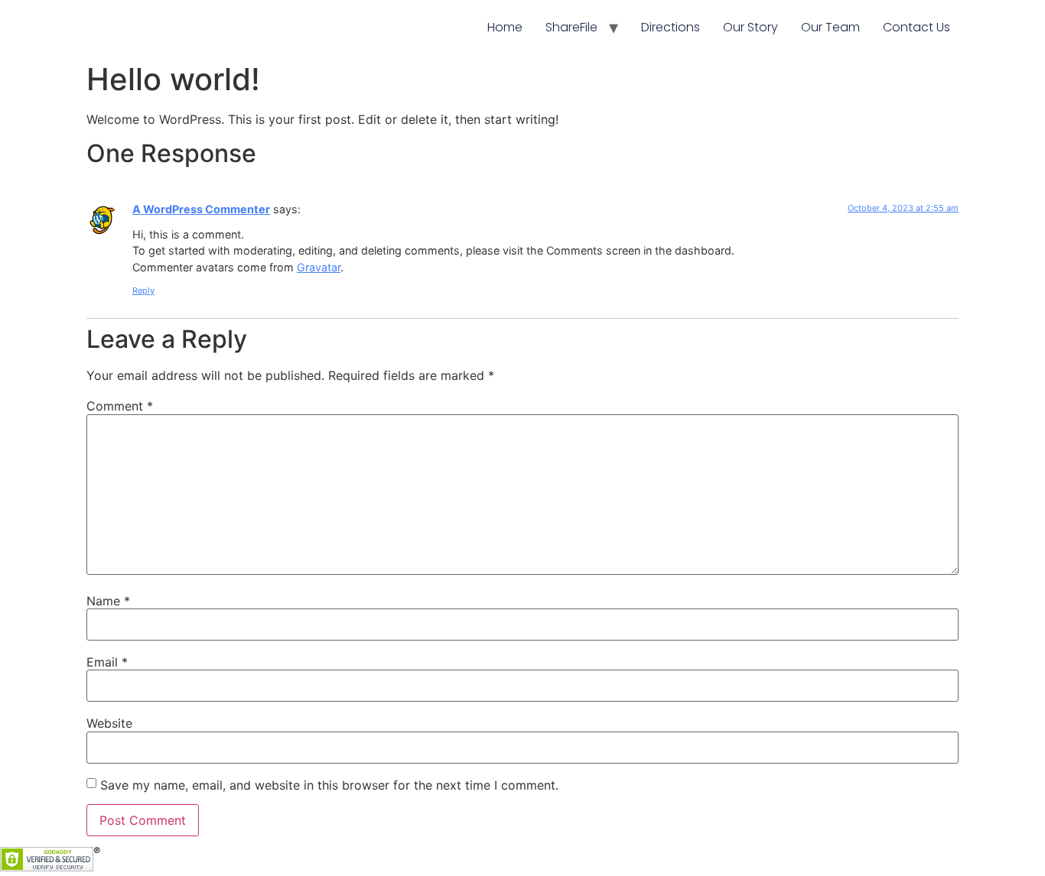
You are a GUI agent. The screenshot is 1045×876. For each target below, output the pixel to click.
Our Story (750, 27)
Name (108, 601)
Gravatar (318, 267)
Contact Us (916, 27)
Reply (143, 290)
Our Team (830, 27)
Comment (119, 406)
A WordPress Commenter (201, 209)
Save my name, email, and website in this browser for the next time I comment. (329, 785)
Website (109, 723)
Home (504, 27)
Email (107, 662)
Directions (670, 27)
